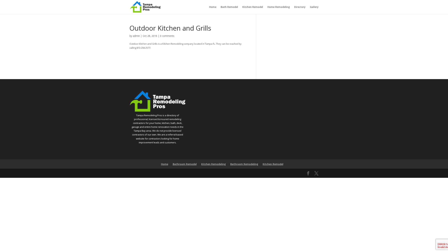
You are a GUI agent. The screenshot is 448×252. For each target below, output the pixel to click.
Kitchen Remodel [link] (252, 7)
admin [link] (136, 35)
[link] (145, 6)
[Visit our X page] (316, 173)
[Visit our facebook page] (308, 173)
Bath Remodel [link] (229, 7)
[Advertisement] (290, 46)
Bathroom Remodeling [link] (244, 164)
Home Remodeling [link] (278, 7)
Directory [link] (300, 7)
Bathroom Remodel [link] (185, 164)
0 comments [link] (167, 35)
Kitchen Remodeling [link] (213, 164)
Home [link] (212, 7)
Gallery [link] (314, 7)
